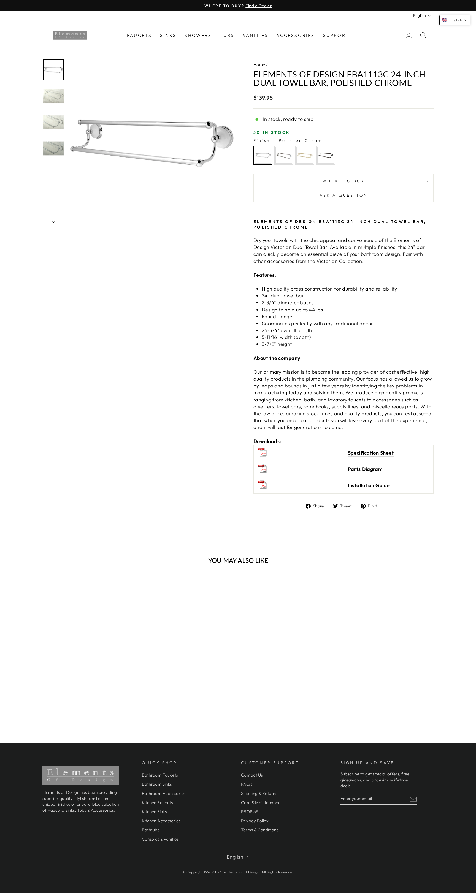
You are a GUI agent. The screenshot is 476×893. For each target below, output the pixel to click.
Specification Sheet (371, 453)
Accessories (295, 35)
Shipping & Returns (259, 793)
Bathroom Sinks (157, 784)
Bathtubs (150, 829)
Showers (198, 35)
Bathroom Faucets (160, 775)
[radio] (262, 155)
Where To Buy (343, 180)
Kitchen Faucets (157, 802)
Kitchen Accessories (161, 820)
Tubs (227, 35)
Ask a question (343, 195)
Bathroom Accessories (164, 793)
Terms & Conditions (259, 829)
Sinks (168, 35)
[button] (455, 20)
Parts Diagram (365, 469)
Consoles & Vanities (160, 839)
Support (336, 35)
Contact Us (252, 775)
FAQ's (246, 784)
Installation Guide (369, 485)
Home (259, 64)
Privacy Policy (255, 820)
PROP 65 (249, 811)
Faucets (139, 35)
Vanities (255, 35)
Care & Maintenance (260, 802)
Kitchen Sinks (154, 811)
